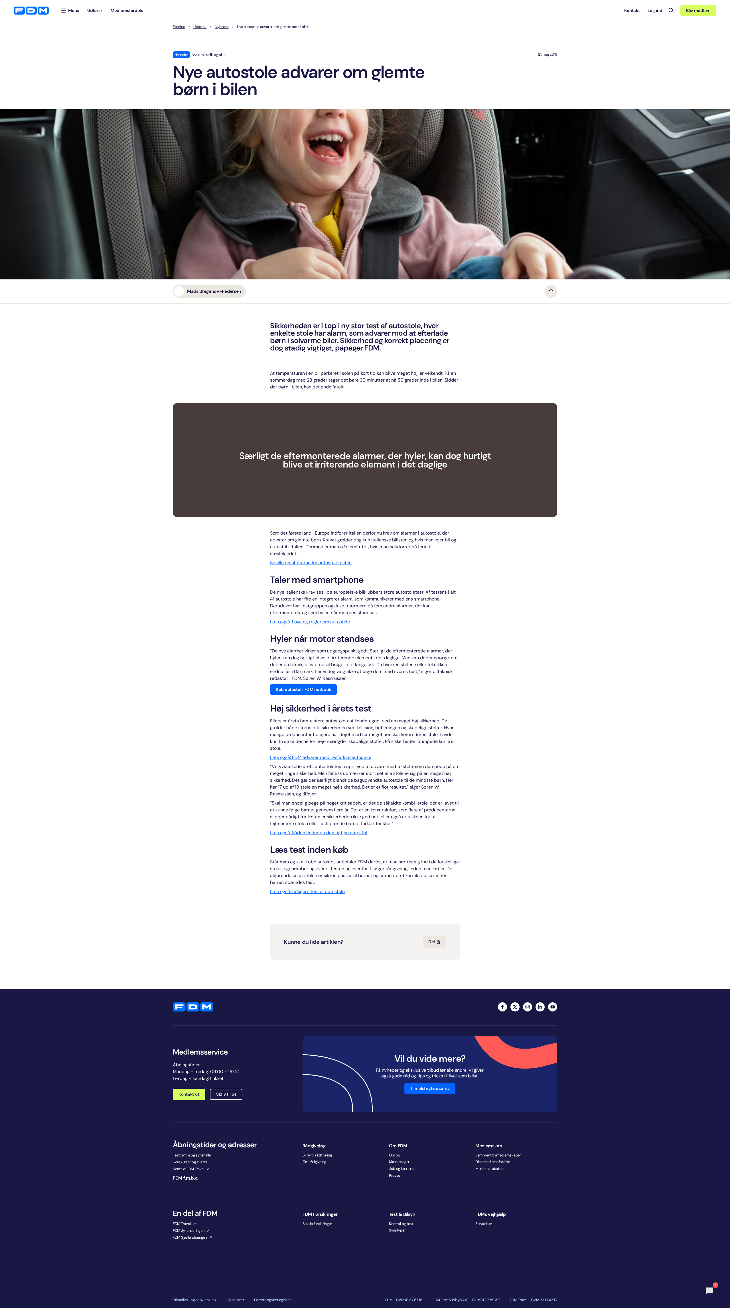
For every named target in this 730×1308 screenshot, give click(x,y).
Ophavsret (235, 1300)
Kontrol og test (401, 1223)
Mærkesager (399, 1161)
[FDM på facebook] (502, 1006)
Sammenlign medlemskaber (498, 1155)
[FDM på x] (515, 1006)
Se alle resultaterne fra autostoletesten (311, 563)
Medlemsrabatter (489, 1168)
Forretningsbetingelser (272, 1300)
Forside (179, 27)
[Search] (671, 10)
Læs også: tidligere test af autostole (307, 891)
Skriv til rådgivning (317, 1155)
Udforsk (199, 27)
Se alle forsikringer (317, 1223)
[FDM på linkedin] (540, 1006)
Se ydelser (483, 1223)
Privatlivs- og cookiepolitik (194, 1300)
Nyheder (221, 27)
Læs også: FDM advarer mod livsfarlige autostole (320, 757)
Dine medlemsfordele (492, 1161)
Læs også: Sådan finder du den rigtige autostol (318, 833)
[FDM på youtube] (552, 1006)
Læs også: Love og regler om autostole (310, 622)
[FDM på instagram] (527, 1006)
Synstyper (397, 1230)
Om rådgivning (314, 1161)
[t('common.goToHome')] (193, 1006)
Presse (394, 1175)
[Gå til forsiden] (31, 11)
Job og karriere (401, 1168)
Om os (394, 1155)
